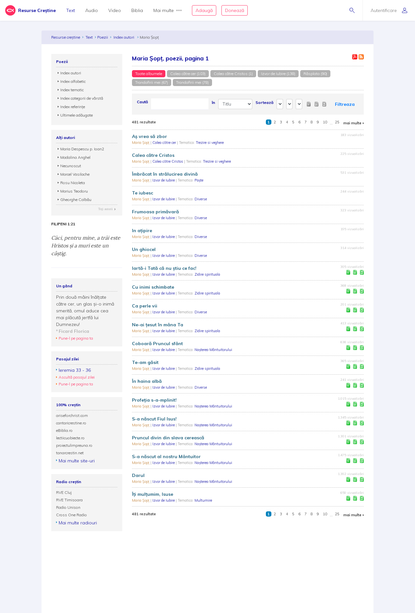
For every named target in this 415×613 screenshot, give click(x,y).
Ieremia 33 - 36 (75, 370)
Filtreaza (345, 104)
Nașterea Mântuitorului (213, 349)
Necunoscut (70, 165)
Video (114, 10)
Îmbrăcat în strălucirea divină (165, 174)
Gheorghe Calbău (75, 199)
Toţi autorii (105, 209)
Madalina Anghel (75, 157)
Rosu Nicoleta (72, 182)
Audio (91, 10)
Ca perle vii (144, 306)
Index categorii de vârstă (81, 98)
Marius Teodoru (74, 191)
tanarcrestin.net (70, 452)
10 (325, 122)
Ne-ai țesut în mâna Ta (157, 325)
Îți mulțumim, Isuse (152, 494)
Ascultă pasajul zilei (77, 377)
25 (337, 122)
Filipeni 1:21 (63, 224)
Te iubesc (142, 193)
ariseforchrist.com (72, 415)
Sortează (264, 102)
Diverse (201, 199)
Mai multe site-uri (77, 461)
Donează (234, 10)
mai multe (352, 123)
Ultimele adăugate (76, 115)
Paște (199, 180)
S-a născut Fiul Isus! (154, 419)
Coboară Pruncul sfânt (157, 343)
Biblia (137, 10)
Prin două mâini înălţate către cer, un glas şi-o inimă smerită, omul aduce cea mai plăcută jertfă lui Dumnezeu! (85, 310)
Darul (138, 475)
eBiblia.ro (64, 430)
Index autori (124, 37)
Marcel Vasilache (74, 174)
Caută (142, 101)
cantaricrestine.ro (71, 422)
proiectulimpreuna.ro (74, 445)
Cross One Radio (71, 514)
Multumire (203, 500)
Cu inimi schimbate (153, 287)
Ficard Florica (74, 331)
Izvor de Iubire (164, 180)
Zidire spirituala (207, 274)
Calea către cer (164, 142)
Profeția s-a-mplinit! (154, 400)
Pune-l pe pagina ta (76, 338)
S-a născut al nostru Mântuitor (166, 456)
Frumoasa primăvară (155, 212)
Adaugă (204, 10)
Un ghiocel (144, 249)
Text (70, 10)
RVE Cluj (64, 492)
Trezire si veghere (210, 142)
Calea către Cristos (153, 155)
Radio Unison (68, 507)
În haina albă (147, 381)
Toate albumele (148, 73)
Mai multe (163, 10)
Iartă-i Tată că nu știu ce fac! (164, 268)
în (213, 102)
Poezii (102, 37)
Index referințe (72, 106)
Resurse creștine (65, 37)
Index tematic (72, 89)
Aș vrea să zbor (149, 136)
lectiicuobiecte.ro (70, 437)
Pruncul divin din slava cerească (168, 438)
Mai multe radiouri (78, 523)
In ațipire (142, 230)
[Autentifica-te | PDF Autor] (354, 56)
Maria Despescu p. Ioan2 (82, 148)
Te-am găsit (145, 362)
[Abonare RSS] (361, 56)
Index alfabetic (73, 81)
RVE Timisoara (69, 499)
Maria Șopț (141, 142)
